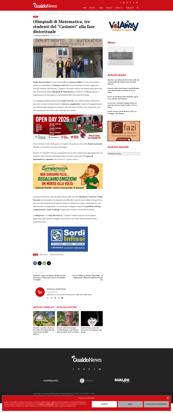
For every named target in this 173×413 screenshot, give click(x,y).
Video (101, 8)
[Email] (49, 263)
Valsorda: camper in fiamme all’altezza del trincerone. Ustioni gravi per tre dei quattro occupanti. (49, 277)
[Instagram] (123, 2)
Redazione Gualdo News (42, 35)
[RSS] (130, 2)
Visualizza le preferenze (156, 404)
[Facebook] (120, 2)
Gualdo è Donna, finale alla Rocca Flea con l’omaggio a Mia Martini (91, 330)
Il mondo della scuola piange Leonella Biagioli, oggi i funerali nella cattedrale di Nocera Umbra (68, 330)
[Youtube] (136, 2)
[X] (133, 2)
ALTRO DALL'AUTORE (66, 307)
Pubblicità (130, 8)
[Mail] (127, 2)
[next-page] (37, 338)
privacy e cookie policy (46, 404)
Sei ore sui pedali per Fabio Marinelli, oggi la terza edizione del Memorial (123, 98)
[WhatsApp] (44, 263)
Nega (130, 404)
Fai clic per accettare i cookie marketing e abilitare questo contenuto (120, 55)
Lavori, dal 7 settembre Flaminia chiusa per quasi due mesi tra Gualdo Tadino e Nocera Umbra (122, 105)
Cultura (40, 14)
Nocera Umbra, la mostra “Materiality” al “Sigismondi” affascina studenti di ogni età (87, 277)
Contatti (118, 8)
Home (85, 8)
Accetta (104, 404)
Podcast (109, 8)
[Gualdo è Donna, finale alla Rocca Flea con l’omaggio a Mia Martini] (92, 318)
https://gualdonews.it (52, 292)
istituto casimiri (43, 254)
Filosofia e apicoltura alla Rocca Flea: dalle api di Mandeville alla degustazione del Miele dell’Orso (123, 82)
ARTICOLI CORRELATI (43, 307)
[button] (168, 398)
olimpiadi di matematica (56, 254)
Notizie (92, 8)
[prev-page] (34, 338)
